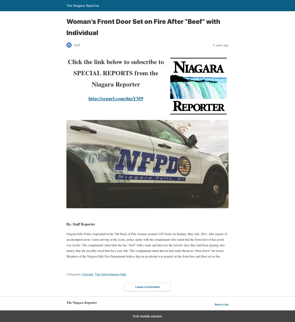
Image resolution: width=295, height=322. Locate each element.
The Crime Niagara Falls (110, 274)
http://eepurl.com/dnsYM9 (115, 98)
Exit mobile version (147, 316)
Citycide (87, 274)
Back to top (222, 304)
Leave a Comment (147, 287)
